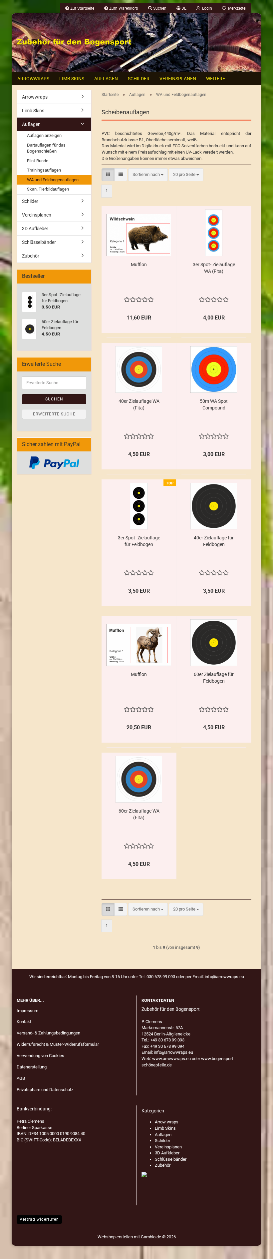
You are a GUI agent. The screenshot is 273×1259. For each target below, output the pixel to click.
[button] (181, 8)
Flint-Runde (37, 160)
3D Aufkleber (35, 228)
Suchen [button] (159, 8)
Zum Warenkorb (123, 8)
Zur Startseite (81, 8)
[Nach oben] (255, 1249)
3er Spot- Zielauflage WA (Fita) (214, 268)
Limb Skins (71, 78)
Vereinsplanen (177, 78)
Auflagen (106, 78)
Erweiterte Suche (54, 414)
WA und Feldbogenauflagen (53, 179)
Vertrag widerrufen (39, 1219)
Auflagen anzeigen (44, 135)
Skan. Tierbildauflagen (48, 189)
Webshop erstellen (115, 1236)
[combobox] (148, 174)
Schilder (138, 78)
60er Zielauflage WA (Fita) (139, 814)
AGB (21, 1078)
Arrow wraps (166, 1121)
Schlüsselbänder (39, 242)
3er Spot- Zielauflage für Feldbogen (139, 541)
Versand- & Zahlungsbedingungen (48, 1032)
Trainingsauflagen (44, 170)
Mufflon (139, 264)
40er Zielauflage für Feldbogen (214, 541)
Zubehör (30, 256)
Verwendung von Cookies (40, 1055)
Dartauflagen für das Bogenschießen (46, 148)
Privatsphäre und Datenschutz (45, 1089)
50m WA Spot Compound (214, 404)
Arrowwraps (33, 78)
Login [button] (206, 8)
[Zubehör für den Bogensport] (74, 42)
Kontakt (24, 1021)
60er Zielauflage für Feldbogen (214, 678)
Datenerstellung (32, 1066)
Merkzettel (236, 8)
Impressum (27, 1010)
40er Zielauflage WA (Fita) (139, 404)
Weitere (215, 78)
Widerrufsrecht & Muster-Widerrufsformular (58, 1044)
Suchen (54, 399)
